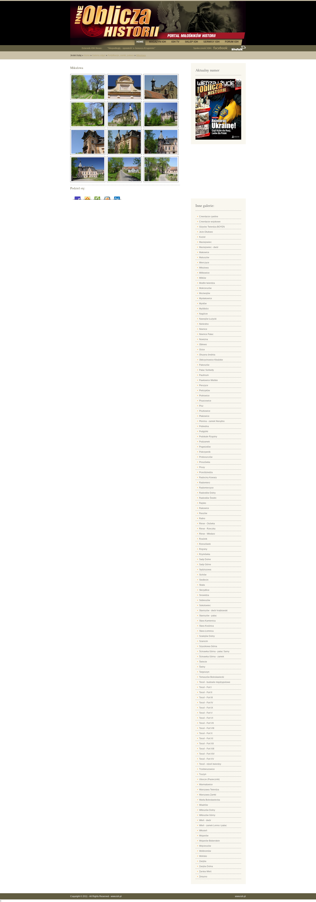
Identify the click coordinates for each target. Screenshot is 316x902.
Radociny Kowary (208, 477)
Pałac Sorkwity (206, 370)
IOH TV (175, 41)
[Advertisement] (218, 172)
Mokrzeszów (205, 288)
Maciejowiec (205, 242)
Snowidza (204, 595)
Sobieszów (204, 600)
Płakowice (204, 416)
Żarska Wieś (205, 871)
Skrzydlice (204, 590)
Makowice (204, 252)
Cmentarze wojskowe (210, 221)
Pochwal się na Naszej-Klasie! (117, 197)
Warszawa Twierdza (209, 789)
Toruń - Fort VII (206, 723)
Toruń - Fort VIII (206, 728)
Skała (202, 585)
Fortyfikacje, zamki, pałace (121, 55)
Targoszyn (204, 672)
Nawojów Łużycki (208, 319)
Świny (202, 667)
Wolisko (203, 856)
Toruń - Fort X (205, 733)
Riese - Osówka (207, 523)
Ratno (202, 518)
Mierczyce (204, 262)
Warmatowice (206, 784)
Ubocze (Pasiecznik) (209, 779)
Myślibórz (204, 308)
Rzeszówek (205, 544)
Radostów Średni (207, 498)
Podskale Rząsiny (208, 436)
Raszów (203, 513)
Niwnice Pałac (206, 334)
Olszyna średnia (207, 354)
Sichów (202, 574)
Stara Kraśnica (206, 626)
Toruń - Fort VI (206, 718)
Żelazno (203, 876)
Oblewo (203, 344)
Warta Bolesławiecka (209, 800)
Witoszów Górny (207, 815)
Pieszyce (203, 385)
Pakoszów (204, 365)
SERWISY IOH (211, 41)
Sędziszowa (205, 569)
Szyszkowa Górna (208, 646)
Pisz (201, 406)
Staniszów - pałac (208, 615)
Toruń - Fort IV (206, 702)
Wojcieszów (205, 846)
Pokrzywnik (204, 452)
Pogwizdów (205, 447)
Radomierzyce (206, 487)
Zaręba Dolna (206, 866)
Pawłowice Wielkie (208, 380)
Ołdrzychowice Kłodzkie (211, 360)
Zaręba (202, 861)
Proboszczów (205, 457)
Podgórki (203, 431)
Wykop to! (107, 197)
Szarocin (203, 641)
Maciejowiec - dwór (208, 247)
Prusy (202, 467)
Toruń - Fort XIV (207, 754)
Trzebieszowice (207, 769)
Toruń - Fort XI (206, 738)
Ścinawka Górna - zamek (211, 656)
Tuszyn (202, 774)
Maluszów (204, 257)
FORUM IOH (231, 41)
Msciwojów (204, 293)
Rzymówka (204, 554)
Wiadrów (203, 805)
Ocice (202, 349)
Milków (202, 278)
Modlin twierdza (207, 283)
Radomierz (204, 482)
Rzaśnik (203, 539)
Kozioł (202, 237)
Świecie (203, 661)
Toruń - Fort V (205, 713)
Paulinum (204, 375)
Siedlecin (203, 580)
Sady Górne (205, 564)
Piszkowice (204, 411)
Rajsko (202, 503)
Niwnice (203, 329)
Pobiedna (204, 426)
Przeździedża (206, 472)
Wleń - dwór (205, 820)
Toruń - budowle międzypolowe (214, 682)
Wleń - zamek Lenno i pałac (213, 825)
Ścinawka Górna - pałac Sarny (214, 651)
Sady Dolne (205, 559)
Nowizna (203, 339)
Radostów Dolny (207, 493)
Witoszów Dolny (207, 810)
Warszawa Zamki (207, 794)
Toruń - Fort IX (206, 707)
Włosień (203, 830)
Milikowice (204, 273)
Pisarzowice (205, 400)
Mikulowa (141, 55)
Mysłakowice (205, 298)
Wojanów (203, 835)
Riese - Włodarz (207, 534)
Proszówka (204, 462)
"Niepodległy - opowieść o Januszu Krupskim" (131, 48)
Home (87, 55)
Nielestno (204, 324)
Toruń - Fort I (205, 687)
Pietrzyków (204, 390)
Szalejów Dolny (207, 636)
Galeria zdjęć (98, 55)
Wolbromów (205, 851)
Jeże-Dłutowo (206, 232)
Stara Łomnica (206, 631)
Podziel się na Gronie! (97, 197)
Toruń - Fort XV (206, 759)
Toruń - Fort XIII (206, 748)
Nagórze (203, 313)
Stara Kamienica (207, 620)
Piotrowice (204, 395)
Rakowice (204, 508)
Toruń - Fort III (206, 697)
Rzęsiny (203, 549)
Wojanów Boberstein (209, 841)
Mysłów (203, 303)
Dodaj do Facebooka (77, 197)
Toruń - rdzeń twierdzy (210, 764)
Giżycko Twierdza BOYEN (212, 226)
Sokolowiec (205, 605)
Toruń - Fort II (205, 692)
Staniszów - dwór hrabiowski (213, 610)
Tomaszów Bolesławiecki (211, 677)
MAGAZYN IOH (157, 41)
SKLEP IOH (191, 41)
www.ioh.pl (116, 896)
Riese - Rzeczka (207, 528)
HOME (140, 41)
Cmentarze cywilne (208, 216)
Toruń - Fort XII (206, 743)
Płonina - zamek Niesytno (212, 421)
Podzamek (204, 441)
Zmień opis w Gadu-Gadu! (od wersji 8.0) (87, 197)
